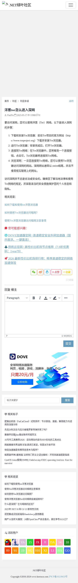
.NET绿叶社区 (20, 5)
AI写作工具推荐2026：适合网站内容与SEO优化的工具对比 (33, 440)
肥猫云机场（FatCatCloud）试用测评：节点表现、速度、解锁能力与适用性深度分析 (38, 423)
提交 (68, 343)
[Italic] (40, 298)
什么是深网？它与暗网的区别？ (20, 504)
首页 (7, 101)
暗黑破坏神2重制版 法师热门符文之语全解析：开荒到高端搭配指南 (37, 455)
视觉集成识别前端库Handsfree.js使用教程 (24, 514)
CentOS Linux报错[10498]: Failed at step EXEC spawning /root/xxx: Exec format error (38, 462)
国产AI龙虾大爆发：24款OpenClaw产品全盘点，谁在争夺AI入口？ (37, 519)
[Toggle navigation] (71, 5)
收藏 (67, 272)
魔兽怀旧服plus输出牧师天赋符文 (20, 435)
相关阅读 (12, 476)
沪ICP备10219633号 (58, 576)
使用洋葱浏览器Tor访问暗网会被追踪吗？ (24, 499)
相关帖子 (12, 414)
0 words (67, 336)
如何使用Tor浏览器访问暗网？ (22, 212)
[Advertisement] (39, 54)
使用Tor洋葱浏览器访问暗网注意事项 (25, 220)
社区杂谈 (24, 101)
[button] (47, 298)
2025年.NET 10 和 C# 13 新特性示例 (21, 509)
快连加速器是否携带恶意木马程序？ (22, 450)
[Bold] (34, 298)
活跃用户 (12, 532)
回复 (71, 280)
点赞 (55, 272)
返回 (71, 101)
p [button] (7, 336)
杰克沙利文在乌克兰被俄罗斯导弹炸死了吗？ (26, 429)
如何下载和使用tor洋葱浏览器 (21, 204)
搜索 (67, 400)
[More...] (66, 298)
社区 (14, 101)
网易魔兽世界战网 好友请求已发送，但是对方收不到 (30, 445)
